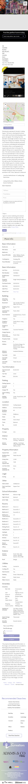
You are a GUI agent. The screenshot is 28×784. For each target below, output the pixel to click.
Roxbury (10, 730)
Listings (10, 682)
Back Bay (10, 713)
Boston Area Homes (14, 702)
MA (14, 682)
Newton (22, 726)
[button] (23, 36)
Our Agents (11, 639)
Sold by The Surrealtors (14, 707)
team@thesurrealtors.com (14, 772)
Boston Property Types (14, 705)
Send (4, 230)
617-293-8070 (8, 631)
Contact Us (11, 635)
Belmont (7, 684)
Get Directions (8, 128)
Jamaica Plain (22, 722)
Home (4, 682)
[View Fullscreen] (5, 110)
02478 (12, 684)
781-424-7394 (17, 776)
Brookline (10, 717)
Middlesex (19, 682)
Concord (10, 720)
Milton (9, 726)
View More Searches (14, 735)
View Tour (16, 291)
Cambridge (23, 717)
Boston (22, 713)
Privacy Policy (14, 227)
